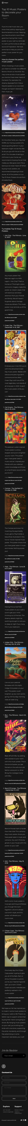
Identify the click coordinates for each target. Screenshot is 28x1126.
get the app (6, 1110)
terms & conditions (18, 1112)
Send (14, 1098)
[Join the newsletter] (23, 1056)
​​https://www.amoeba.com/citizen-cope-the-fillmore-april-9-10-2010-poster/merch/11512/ (14, 1000)
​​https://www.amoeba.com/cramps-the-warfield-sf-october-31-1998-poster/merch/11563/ (14, 558)
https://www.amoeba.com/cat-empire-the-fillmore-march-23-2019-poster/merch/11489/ (13, 480)
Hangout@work (8, 1112)
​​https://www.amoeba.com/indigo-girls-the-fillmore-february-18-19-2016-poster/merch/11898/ (14, 707)
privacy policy (19, 1110)
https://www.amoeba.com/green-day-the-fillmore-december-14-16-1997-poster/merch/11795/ (15, 399)
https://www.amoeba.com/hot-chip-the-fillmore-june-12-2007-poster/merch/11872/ (15, 317)
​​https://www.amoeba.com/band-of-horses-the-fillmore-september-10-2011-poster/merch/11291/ (15, 853)
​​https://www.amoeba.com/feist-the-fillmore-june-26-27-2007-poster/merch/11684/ (15, 634)
